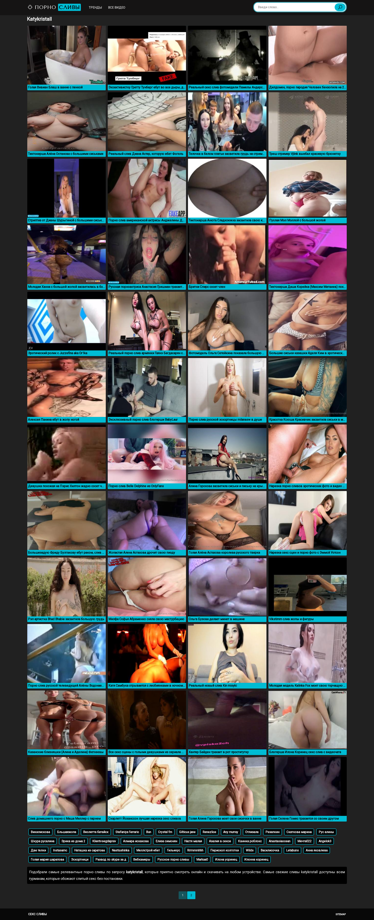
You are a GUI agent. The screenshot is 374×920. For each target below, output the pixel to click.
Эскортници (79, 859)
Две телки (38, 850)
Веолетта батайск (95, 832)
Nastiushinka (120, 850)
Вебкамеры (141, 859)
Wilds (250, 850)
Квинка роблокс (250, 841)
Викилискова (40, 832)
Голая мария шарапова (47, 859)
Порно (56, 7)
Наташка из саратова (89, 850)
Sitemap (341, 914)
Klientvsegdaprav (104, 841)
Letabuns (292, 850)
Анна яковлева (317, 850)
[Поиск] (340, 7)
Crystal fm (165, 832)
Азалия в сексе (220, 841)
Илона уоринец (226, 859)
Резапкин (273, 832)
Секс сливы (37, 914)
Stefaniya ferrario (127, 832)
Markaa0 (202, 859)
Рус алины (326, 832)
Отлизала (251, 832)
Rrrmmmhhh (195, 850)
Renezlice (209, 832)
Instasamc (60, 850)
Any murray (230, 832)
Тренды (95, 7)
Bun (148, 832)
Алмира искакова (136, 841)
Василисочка (270, 850)
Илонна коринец (256, 859)
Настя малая (193, 841)
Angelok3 (325, 841)
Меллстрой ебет (148, 850)
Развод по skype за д (110, 859)
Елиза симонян (166, 841)
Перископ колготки (224, 850)
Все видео (116, 7)
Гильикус (173, 850)
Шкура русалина (42, 841)
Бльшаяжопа (66, 832)
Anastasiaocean (279, 841)
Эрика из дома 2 (73, 841)
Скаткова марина (299, 832)
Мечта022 (304, 841)
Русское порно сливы (173, 859)
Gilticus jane (187, 832)
